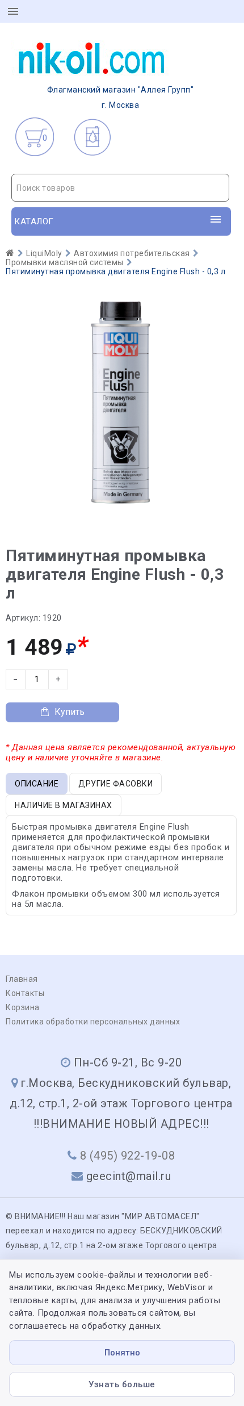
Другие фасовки (115, 783)
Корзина (23, 1007)
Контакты (25, 993)
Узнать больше (122, 1384)
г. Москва (120, 97)
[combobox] (120, 188)
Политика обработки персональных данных (93, 1021)
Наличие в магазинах (63, 805)
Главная (22, 979)
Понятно (122, 1353)
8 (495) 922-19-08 (127, 1155)
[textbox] (120, 188)
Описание (36, 783)
